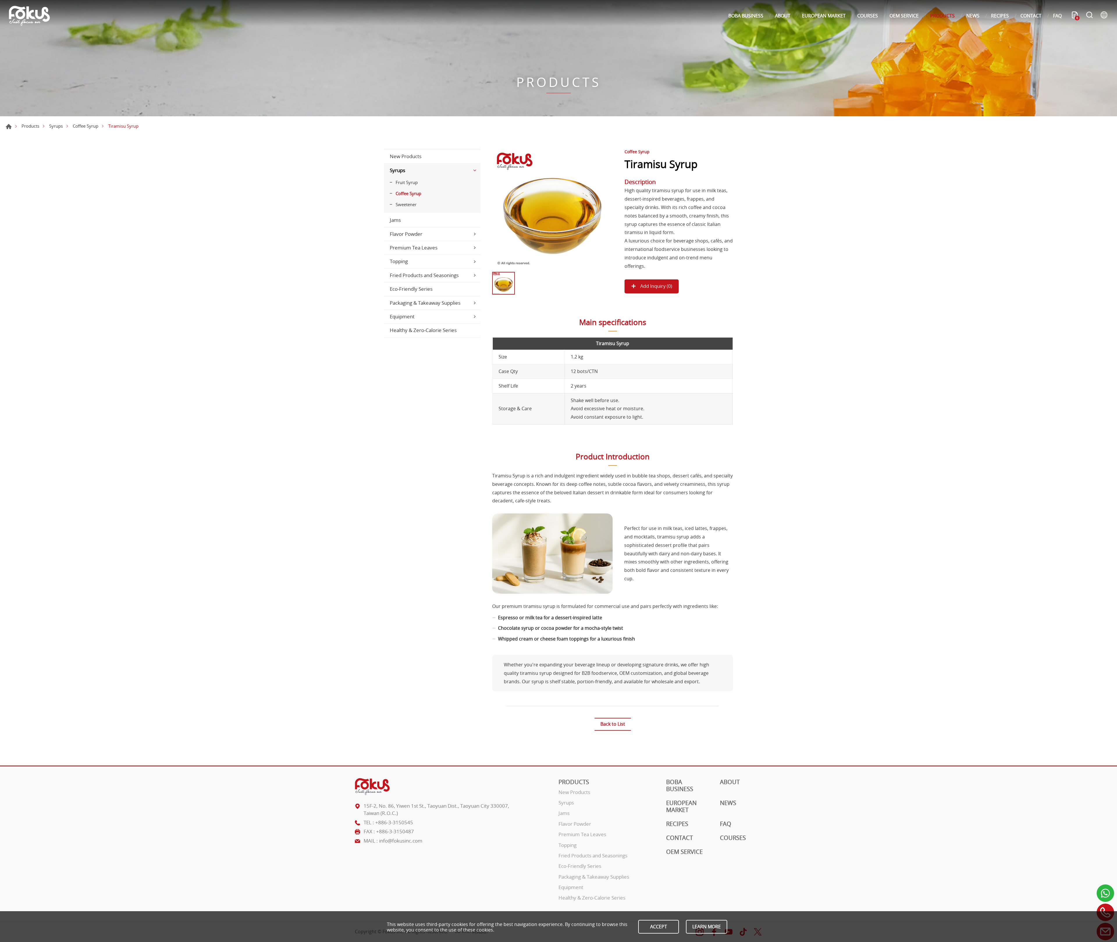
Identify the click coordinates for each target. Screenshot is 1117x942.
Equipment (402, 316)
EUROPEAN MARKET (824, 16)
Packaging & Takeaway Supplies (425, 302)
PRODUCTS (942, 16)
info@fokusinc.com (400, 840)
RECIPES (1000, 16)
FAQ (1057, 16)
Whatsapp (1105, 893)
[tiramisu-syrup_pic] (552, 209)
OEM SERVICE (904, 16)
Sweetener (406, 204)
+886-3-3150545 (394, 822)
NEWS (972, 16)
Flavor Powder (406, 234)
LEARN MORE (706, 926)
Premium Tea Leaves (413, 247)
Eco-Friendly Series (411, 289)
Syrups (56, 126)
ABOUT (782, 16)
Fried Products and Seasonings (424, 275)
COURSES (867, 16)
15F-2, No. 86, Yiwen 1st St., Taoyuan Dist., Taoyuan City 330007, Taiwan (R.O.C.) (436, 809)
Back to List (612, 724)
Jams (395, 220)
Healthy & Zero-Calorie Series (423, 330)
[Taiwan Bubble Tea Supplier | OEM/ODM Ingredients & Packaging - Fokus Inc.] (29, 16)
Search (1089, 15)
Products (30, 126)
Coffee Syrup (85, 126)
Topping (399, 261)
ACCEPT (658, 926)
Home (9, 126)
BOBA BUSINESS (745, 16)
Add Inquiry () (655, 286)
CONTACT (1030, 16)
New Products (405, 156)
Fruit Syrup (407, 182)
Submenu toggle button (475, 170)
